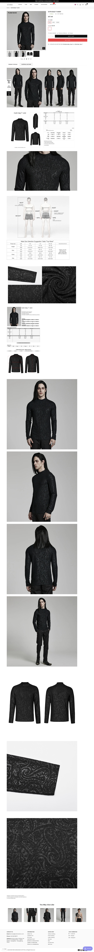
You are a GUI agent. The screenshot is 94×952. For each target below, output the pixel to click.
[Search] (77, 5)
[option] (26, 30)
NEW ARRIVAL (53, 4)
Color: (51, 25)
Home (8, 7)
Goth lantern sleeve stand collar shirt (47, 911)
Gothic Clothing (51, 934)
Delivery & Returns (62, 33)
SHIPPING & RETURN (26, 64)
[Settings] (80, 5)
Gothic (20, 4)
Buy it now (67, 40)
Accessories (44, 4)
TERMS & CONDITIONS (32, 942)
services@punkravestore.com (16, 934)
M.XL (53, 22)
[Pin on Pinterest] (29, 59)
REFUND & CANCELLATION (33, 940)
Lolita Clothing (51, 937)
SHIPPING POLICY (31, 939)
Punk (26, 4)
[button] (13, 911)
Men (31, 4)
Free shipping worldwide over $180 (47, 1)
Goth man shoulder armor (79, 912)
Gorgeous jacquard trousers (63, 911)
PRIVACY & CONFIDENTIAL (33, 944)
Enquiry (71, 33)
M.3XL (58, 22)
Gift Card (50, 944)
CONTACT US (30, 935)
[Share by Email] (31, 59)
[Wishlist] (83, 5)
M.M (50, 22)
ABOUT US (29, 934)
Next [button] (45, 30)
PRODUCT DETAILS (13, 64)
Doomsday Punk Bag (31, 912)
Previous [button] (8, 30)
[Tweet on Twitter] (27, 59)
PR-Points (29, 937)
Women (36, 4)
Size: (50, 20)
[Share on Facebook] (24, 59)
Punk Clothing (51, 935)
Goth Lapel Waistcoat (15, 910)
